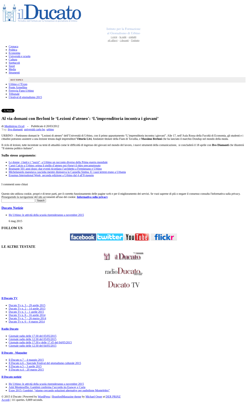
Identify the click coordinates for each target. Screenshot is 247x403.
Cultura (13, 59)
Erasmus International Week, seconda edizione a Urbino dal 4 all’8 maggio (51, 175)
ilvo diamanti (15, 129)
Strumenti (14, 72)
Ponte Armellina (18, 87)
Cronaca (13, 46)
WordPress (44, 396)
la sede (123, 37)
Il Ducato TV (9, 298)
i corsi (114, 37)
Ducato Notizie (12, 208)
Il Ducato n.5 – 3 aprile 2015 (25, 366)
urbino (50, 129)
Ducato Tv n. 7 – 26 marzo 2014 (27, 318)
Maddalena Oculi (14, 126)
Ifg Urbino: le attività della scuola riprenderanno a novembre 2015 (46, 214)
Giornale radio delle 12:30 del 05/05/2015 (32, 339)
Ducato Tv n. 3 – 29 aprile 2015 (27, 305)
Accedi (5, 399)
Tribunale (14, 93)
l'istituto (135, 40)
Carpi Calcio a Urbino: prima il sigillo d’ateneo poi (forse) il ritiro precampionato (55, 165)
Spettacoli (14, 62)
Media (12, 69)
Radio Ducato (9, 328)
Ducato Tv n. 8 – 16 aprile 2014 (27, 315)
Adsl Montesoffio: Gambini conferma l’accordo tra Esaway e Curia (47, 387)
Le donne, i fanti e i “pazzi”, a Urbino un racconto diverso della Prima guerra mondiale (58, 162)
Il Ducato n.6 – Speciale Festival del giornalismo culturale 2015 (45, 363)
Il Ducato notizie (11, 376)
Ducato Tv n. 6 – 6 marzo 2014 (27, 321)
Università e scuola (19, 56)
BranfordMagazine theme (66, 396)
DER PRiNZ (113, 396)
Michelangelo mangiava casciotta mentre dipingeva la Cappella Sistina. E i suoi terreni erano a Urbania (67, 172)
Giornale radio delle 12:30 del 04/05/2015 (32, 345)
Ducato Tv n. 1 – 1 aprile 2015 (26, 311)
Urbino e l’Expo (18, 84)
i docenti (124, 40)
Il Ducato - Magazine (14, 352)
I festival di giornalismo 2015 (25, 97)
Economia (14, 53)
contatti (132, 37)
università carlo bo (34, 129)
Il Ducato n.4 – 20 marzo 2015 (26, 369)
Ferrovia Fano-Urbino (21, 90)
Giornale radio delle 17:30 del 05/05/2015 (32, 335)
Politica (13, 49)
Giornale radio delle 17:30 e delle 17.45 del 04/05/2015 (40, 342)
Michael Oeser (94, 396)
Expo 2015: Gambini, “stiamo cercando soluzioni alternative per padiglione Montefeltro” (59, 390)
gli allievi (113, 40)
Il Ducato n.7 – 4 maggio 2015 (26, 359)
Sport (12, 66)
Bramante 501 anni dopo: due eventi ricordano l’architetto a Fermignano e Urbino (55, 168)
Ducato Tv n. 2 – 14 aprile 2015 (27, 308)
